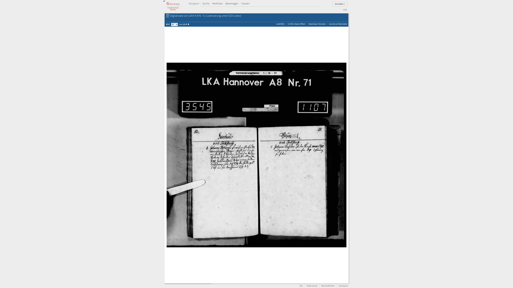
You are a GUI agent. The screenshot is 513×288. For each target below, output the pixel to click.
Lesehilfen (280, 24)
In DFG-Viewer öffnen (296, 24)
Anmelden (339, 4)
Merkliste (217, 3)
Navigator (194, 3)
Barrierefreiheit (328, 286)
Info (301, 286)
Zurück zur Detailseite (338, 24)
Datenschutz (312, 286)
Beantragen (232, 3)
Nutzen (246, 3)
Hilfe (345, 10)
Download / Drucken (317, 24)
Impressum (343, 286)
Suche (205, 3)
